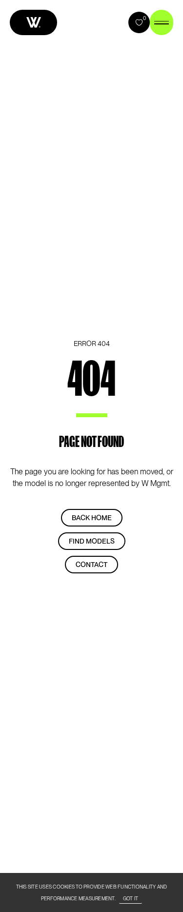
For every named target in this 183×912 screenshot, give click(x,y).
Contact (91, 564)
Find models (92, 541)
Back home (92, 518)
